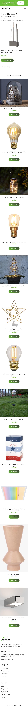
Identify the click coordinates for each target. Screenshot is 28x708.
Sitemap (3, 697)
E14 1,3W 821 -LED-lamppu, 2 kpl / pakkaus (14, 242)
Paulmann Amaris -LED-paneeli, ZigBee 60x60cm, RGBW (14, 510)
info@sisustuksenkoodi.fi (7, 659)
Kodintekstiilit (4, 668)
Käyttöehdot (4, 691)
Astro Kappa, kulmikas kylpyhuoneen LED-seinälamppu (14, 618)
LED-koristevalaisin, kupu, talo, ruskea (14, 109)
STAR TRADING (18, 50)
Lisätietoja (7, 60)
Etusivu (3, 18)
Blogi (2, 686)
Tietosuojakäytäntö (6, 694)
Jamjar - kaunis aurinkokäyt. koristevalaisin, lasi (14, 198)
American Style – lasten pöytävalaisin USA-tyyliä (14, 465)
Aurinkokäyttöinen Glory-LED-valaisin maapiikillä (14, 420)
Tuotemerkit (11, 50)
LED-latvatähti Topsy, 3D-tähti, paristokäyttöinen (14, 330)
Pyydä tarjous (21, 3)
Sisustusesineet (5, 671)
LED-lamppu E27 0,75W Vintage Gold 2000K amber (14, 153)
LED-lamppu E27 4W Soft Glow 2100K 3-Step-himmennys (14, 375)
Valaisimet (3, 676)
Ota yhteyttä (4, 689)
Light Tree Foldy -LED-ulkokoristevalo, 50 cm (14, 286)
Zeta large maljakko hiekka (14, 574)
